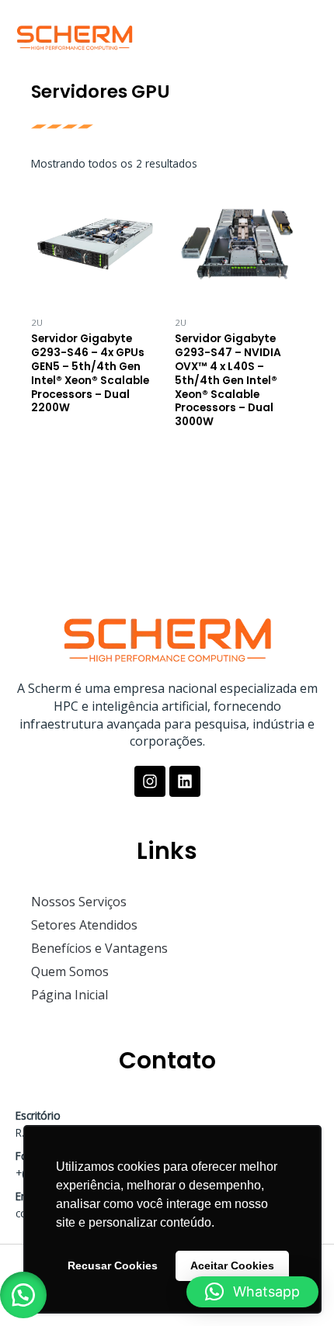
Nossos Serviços (79, 901)
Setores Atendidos (84, 924)
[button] (302, 32)
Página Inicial (69, 994)
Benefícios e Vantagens (99, 948)
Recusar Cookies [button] (113, 1265)
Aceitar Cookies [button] (232, 1265)
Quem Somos (70, 971)
